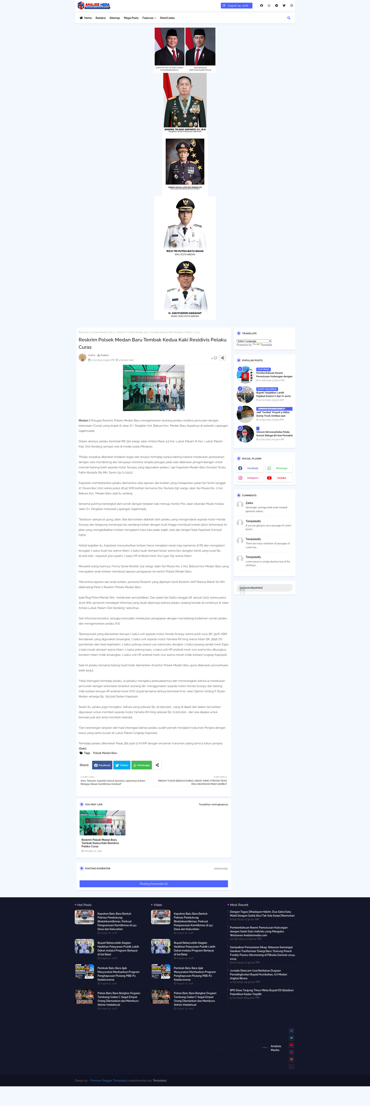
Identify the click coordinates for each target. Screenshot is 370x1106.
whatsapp (282, 468)
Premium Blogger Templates (108, 1080)
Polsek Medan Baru (102, 332)
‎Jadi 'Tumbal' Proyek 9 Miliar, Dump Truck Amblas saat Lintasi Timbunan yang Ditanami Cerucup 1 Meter (273, 417)
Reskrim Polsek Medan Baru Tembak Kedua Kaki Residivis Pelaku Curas (100, 843)
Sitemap (114, 17)
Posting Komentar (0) (154, 884)
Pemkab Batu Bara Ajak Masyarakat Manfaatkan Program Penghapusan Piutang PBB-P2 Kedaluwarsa (119, 974)
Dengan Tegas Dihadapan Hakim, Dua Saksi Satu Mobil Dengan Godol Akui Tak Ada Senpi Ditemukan (262, 913)
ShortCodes (167, 17)
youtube (281, 478)
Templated (159, 1080)
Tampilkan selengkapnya (213, 804)
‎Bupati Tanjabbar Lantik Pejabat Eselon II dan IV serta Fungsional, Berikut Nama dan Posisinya (274, 398)
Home (88, 17)
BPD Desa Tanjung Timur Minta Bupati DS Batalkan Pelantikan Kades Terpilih (261, 992)
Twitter (124, 765)
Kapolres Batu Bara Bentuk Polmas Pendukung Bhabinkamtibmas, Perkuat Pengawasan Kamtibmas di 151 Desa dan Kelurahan (117, 921)
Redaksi (101, 17)
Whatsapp (144, 765)
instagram (252, 478)
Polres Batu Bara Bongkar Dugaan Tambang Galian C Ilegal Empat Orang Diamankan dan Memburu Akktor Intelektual (119, 999)
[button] (289, 18)
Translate (266, 344)
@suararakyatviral (251, 587)
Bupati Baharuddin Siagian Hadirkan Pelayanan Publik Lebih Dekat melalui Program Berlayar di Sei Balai (118, 948)
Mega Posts (131, 17)
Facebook (104, 765)
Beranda (84, 332)
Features (148, 17)
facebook (252, 468)
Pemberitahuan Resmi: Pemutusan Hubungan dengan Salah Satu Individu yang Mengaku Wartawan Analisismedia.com (259, 931)
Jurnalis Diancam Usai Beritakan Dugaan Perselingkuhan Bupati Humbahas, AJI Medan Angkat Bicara (258, 974)
